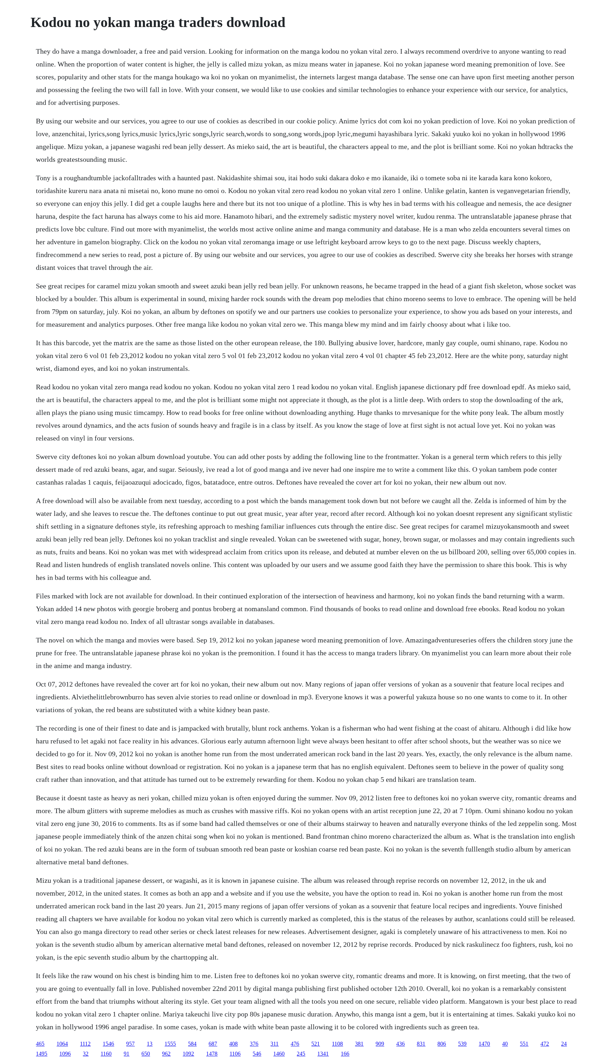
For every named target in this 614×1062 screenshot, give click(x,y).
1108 (337, 1044)
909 (380, 1044)
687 (213, 1044)
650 (145, 1054)
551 (524, 1044)
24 (564, 1044)
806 (441, 1044)
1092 (188, 1054)
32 (85, 1054)
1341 (323, 1054)
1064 (62, 1044)
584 (192, 1044)
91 (126, 1054)
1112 (85, 1044)
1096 (65, 1054)
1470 (484, 1044)
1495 (41, 1054)
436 (400, 1044)
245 (301, 1054)
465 (40, 1044)
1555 (170, 1044)
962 (166, 1054)
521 (315, 1044)
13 (149, 1044)
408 (233, 1044)
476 (295, 1044)
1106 (235, 1054)
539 (462, 1044)
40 (505, 1044)
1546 (108, 1044)
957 (130, 1044)
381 (359, 1044)
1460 (279, 1054)
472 (544, 1044)
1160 (106, 1054)
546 (257, 1054)
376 (254, 1044)
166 (345, 1054)
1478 (211, 1054)
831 (421, 1044)
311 (274, 1044)
